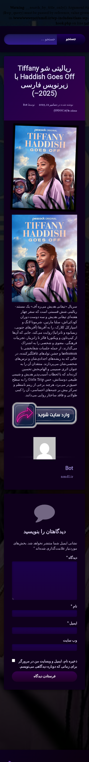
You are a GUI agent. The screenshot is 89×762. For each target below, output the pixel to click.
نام (74, 606)
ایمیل (72, 623)
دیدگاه (71, 558)
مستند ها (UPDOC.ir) (65, 111)
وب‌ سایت (70, 640)
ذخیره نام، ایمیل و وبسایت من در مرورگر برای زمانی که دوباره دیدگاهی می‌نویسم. (48, 664)
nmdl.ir (67, 477)
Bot (25, 105)
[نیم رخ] (44, 448)
